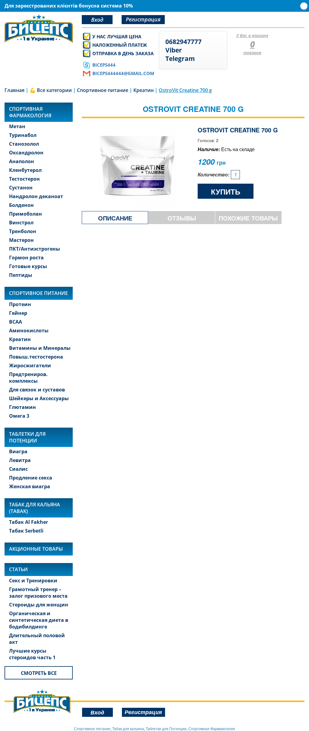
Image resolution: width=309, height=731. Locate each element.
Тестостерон (24, 179)
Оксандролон (26, 152)
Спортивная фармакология (30, 112)
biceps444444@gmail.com (123, 73)
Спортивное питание (38, 293)
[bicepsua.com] (39, 28)
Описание (115, 218)
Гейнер (18, 313)
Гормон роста (26, 257)
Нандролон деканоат (36, 196)
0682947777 (183, 41)
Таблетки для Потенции (27, 437)
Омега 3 (19, 416)
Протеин (20, 304)
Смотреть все (39, 673)
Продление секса (30, 477)
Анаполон (21, 161)
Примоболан (25, 213)
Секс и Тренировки (33, 580)
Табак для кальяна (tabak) (34, 507)
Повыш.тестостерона (36, 356)
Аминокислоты (29, 330)
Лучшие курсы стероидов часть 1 (32, 654)
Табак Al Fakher (28, 522)
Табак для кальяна (128, 728)
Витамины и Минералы (40, 348)
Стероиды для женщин (38, 604)
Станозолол (24, 144)
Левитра (20, 460)
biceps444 (104, 65)
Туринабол (23, 135)
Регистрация (143, 19)
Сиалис (18, 469)
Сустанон (21, 187)
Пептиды (20, 275)
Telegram (180, 58)
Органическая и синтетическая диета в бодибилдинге (38, 620)
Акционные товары (36, 549)
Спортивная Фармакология (211, 728)
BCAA (15, 321)
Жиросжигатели (30, 365)
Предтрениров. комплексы (28, 377)
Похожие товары (248, 218)
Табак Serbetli (26, 530)
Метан (17, 126)
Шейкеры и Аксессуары (39, 398)
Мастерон (21, 240)
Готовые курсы (28, 266)
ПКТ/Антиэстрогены (34, 248)
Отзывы (181, 218)
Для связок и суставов (37, 389)
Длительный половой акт (37, 638)
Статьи (18, 569)
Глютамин (22, 407)
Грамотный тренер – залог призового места (38, 592)
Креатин (20, 339)
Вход (97, 19)
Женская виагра (29, 486)
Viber (173, 50)
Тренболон (22, 231)
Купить (225, 191)
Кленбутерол (25, 170)
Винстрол (21, 222)
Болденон (21, 205)
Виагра (18, 451)
